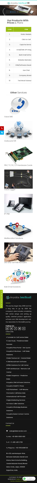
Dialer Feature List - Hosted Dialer (19, 358)
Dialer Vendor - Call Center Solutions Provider (19, 480)
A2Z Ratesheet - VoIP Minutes (17, 389)
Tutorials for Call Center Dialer (17, 337)
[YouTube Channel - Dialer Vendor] (7, 328)
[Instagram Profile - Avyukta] (24, 328)
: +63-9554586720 (21, 448)
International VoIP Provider (16, 397)
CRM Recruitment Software (16, 362)
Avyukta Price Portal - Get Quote (18, 348)
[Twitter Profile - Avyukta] (12, 328)
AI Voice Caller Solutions (15, 404)
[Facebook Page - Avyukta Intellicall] (16, 328)
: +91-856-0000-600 (18, 436)
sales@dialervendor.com (18, 431)
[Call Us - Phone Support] (2, 128)
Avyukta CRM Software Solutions (18, 382)
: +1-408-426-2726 (16, 442)
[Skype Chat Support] (2, 132)
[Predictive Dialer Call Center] (17, 3)
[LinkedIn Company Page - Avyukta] (20, 328)
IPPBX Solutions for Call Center (18, 365)
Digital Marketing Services (16, 400)
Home (13, 12)
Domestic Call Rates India (16, 393)
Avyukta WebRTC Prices (15, 386)
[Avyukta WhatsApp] (29, 478)
